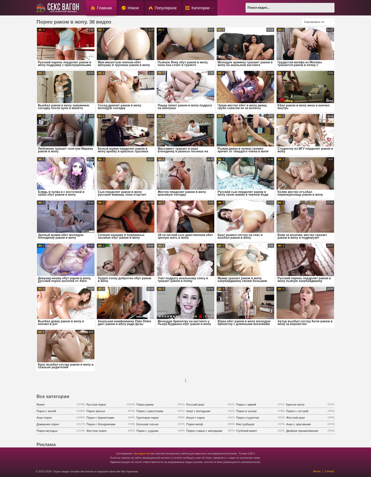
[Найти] (330, 8)
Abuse (317, 471)
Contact (329, 471)
